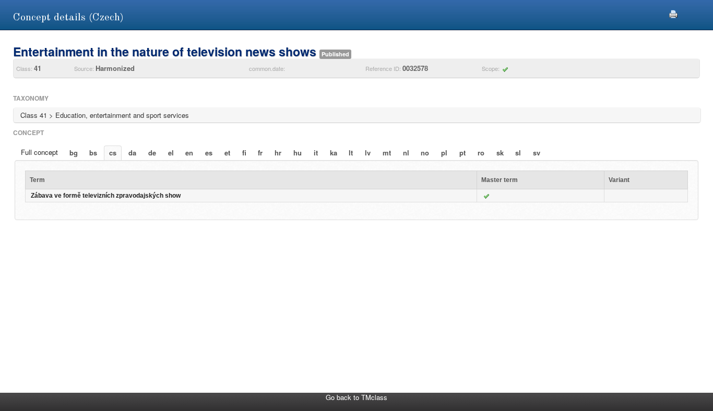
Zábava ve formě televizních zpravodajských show (106, 195)
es (208, 153)
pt (462, 153)
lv (368, 153)
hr (278, 153)
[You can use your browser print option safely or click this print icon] (673, 13)
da (132, 153)
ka (333, 153)
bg (73, 153)
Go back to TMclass (356, 397)
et (227, 153)
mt (387, 153)
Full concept (39, 152)
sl (518, 153)
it (316, 153)
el (171, 153)
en (189, 153)
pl (444, 153)
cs (112, 153)
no (425, 153)
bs (93, 153)
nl (406, 153)
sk (500, 153)
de (152, 153)
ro (481, 153)
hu (297, 153)
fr (260, 153)
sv (536, 153)
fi (244, 153)
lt (351, 153)
